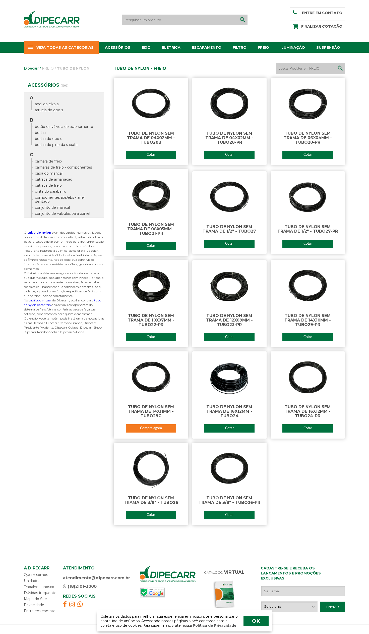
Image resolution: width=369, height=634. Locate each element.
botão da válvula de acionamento (64, 127)
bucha (40, 133)
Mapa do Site (35, 599)
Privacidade (34, 605)
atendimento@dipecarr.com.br (96, 577)
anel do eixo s (46, 104)
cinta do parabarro (50, 191)
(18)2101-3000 (82, 586)
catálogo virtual (40, 300)
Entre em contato (39, 611)
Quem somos (36, 574)
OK (256, 621)
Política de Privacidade (214, 625)
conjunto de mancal (52, 207)
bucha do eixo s (48, 139)
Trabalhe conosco (39, 587)
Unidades (32, 580)
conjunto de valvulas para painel (62, 214)
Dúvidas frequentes (41, 593)
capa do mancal (49, 173)
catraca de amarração (53, 179)
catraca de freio (48, 185)
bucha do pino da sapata (56, 145)
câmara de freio (48, 161)
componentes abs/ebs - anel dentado (60, 199)
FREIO (49, 68)
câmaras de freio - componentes (63, 167)
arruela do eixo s (49, 110)
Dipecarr (32, 68)
